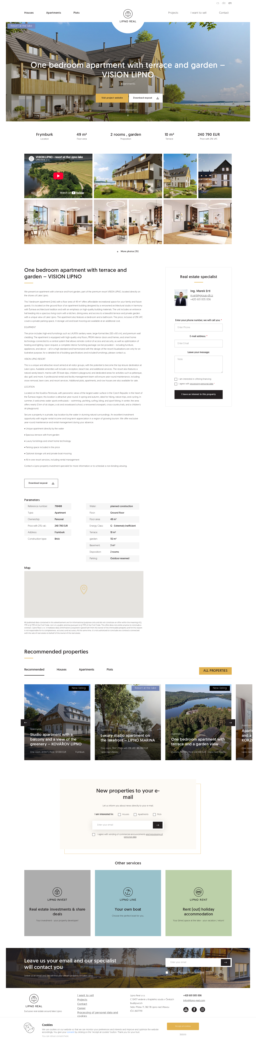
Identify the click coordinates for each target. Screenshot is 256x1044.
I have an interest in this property (198, 394)
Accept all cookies (183, 1026)
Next (230, 722)
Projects (173, 13)
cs (217, 3)
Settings (183, 1034)
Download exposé (142, 98)
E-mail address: (198, 336)
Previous (25, 722)
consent (70, 1032)
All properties (215, 671)
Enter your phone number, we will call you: (197, 320)
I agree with (196, 384)
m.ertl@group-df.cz (201, 295)
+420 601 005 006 (200, 299)
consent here (62, 1036)
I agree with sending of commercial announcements (130, 835)
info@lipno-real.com (194, 1001)
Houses (29, 13)
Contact (224, 13)
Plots (76, 13)
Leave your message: (199, 352)
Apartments (53, 13)
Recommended (34, 669)
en (230, 3)
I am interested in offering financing (195, 379)
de (223, 3)
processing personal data (201, 384)
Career (81, 1008)
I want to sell (199, 13)
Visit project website (112, 98)
